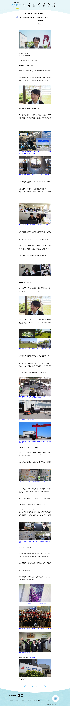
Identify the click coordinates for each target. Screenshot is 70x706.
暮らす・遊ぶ (35, 700)
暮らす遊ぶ (44, 6)
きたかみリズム (16, 5)
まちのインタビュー (54, 6)
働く (49, 6)
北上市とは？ (24, 6)
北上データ (34, 6)
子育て (39, 6)
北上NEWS (29, 6)
